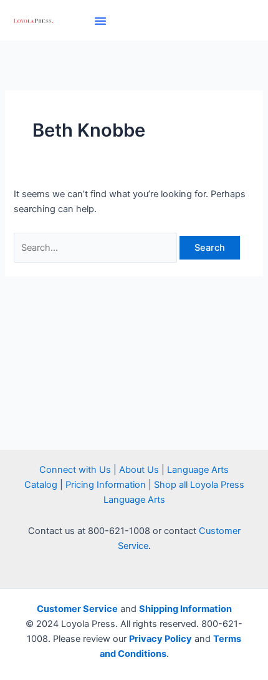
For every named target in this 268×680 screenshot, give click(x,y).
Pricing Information (105, 484)
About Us (139, 469)
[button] (100, 20)
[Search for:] (96, 247)
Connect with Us (75, 469)
